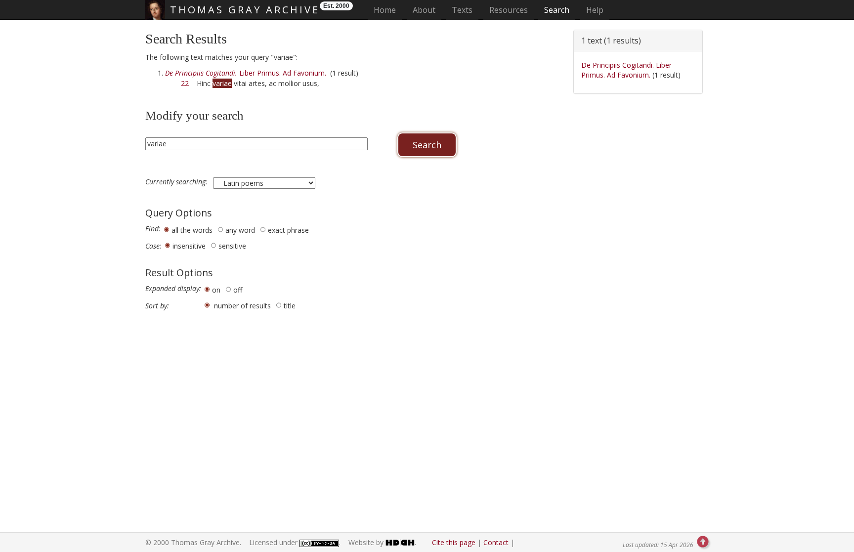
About (424, 9)
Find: (153, 228)
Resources (508, 9)
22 (185, 83)
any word (240, 230)
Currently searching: (177, 181)
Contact (496, 542)
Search (556, 9)
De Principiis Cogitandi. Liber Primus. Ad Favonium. (626, 70)
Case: (153, 246)
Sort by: (157, 305)
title (290, 305)
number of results (242, 305)
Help (594, 9)
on (216, 290)
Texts (462, 9)
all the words (192, 230)
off (237, 290)
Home (388, 9)
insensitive (189, 246)
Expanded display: (173, 288)
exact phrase (288, 230)
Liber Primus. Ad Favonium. (245, 73)
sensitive (232, 246)
